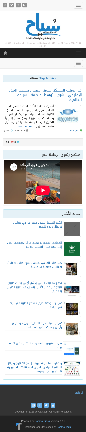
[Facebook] (18, 5)
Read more (24, 126)
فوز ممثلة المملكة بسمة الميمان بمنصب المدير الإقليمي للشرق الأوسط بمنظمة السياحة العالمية (45, 95)
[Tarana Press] (19, 427)
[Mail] (25, 5)
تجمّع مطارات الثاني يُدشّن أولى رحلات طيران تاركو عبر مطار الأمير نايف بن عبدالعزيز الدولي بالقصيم (34, 287)
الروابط (79, 392)
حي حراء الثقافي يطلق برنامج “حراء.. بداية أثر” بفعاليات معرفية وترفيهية (33, 265)
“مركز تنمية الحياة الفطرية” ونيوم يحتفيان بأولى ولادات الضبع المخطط (37, 325)
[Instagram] (5, 5)
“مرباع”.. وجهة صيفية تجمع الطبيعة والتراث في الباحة (36, 305)
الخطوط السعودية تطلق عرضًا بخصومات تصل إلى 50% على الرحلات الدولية (34, 245)
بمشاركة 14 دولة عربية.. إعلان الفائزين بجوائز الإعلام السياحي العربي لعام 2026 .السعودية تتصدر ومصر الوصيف (34, 367)
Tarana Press (42, 421)
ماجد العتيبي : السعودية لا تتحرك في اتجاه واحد (35, 345)
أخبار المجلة (74, 130)
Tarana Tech (64, 427)
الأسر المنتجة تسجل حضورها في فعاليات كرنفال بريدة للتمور (37, 224)
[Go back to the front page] (43, 26)
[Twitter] (12, 5)
